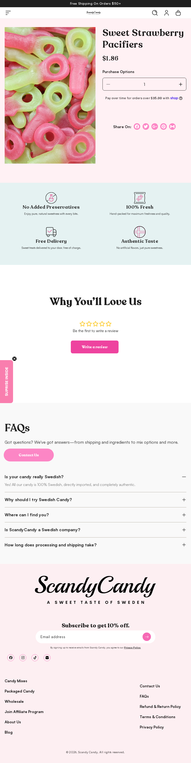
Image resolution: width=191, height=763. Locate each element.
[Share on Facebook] (137, 126)
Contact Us (29, 455)
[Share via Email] (172, 126)
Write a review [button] (95, 347)
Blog (9, 732)
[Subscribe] (147, 637)
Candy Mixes (16, 681)
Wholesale (14, 701)
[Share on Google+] (154, 126)
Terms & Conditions (157, 716)
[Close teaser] (14, 358)
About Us (13, 722)
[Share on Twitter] (146, 126)
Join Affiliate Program (24, 711)
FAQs (144, 696)
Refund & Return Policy (160, 706)
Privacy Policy (152, 727)
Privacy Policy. (132, 647)
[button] (8, 12)
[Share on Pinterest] (163, 126)
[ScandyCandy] (95, 589)
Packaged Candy (19, 691)
